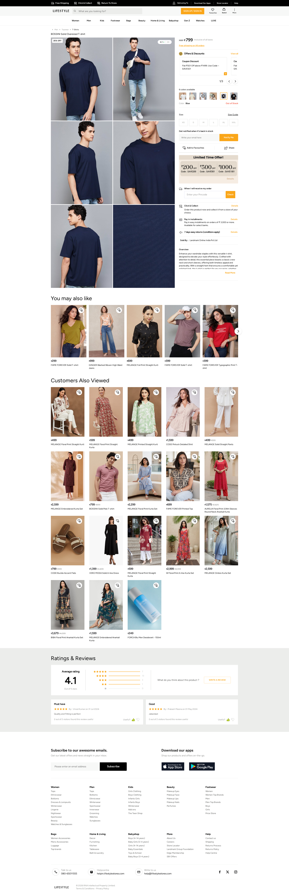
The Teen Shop (135, 813)
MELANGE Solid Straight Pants (219, 444)
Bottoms (55, 798)
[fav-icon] (213, 10)
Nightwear (56, 813)
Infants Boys (134, 802)
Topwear (65, 30)
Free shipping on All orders (191, 45)
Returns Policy (212, 849)
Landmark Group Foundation (180, 849)
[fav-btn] (81, 310)
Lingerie (54, 809)
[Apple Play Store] (172, 766)
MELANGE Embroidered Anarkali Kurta (104, 639)
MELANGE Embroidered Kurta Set (67, 509)
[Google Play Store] (202, 766)
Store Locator (173, 845)
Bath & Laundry (97, 853)
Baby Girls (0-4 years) (138, 842)
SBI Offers (172, 856)
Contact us (210, 838)
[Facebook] (219, 872)
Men (56, 30)
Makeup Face (173, 795)
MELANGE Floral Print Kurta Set (142, 509)
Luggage (55, 845)
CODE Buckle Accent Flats (63, 573)
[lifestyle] (61, 11)
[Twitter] (227, 872)
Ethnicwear (56, 795)
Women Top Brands (214, 795)
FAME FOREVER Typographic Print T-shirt (220, 366)
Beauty (54, 820)
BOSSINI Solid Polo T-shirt (101, 509)
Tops (53, 791)
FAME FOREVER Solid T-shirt (64, 365)
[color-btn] (182, 96)
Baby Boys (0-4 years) (138, 856)
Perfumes (171, 806)
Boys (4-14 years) (136, 838)
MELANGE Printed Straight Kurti (143, 444)
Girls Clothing (134, 791)
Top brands (56, 849)
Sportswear (56, 817)
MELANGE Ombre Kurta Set (218, 573)
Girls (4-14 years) (136, 845)
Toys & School (134, 853)
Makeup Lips (173, 798)
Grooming (94, 813)
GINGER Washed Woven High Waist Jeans (105, 366)
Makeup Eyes (173, 791)
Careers (170, 842)
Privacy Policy (102, 888)
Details (230, 178)
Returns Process (213, 845)
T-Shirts (75, 30)
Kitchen (93, 845)
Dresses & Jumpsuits (61, 802)
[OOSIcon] (203, 96)
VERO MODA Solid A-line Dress (104, 573)
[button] (165, 42)
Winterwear (56, 806)
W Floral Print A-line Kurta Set (180, 573)
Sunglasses (95, 820)
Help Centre (211, 853)
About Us (171, 838)
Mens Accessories (59, 842)
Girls (207, 809)
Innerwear (94, 809)
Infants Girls (134, 798)
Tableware (94, 849)
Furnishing (94, 842)
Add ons (132, 809)
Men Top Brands (213, 802)
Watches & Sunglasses (61, 824)
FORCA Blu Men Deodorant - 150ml (144, 637)
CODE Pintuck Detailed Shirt (179, 444)
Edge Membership (175, 853)
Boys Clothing (134, 795)
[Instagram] (235, 872)
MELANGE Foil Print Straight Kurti (142, 365)
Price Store (210, 813)
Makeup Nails (173, 802)
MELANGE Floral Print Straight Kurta (103, 446)
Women (209, 791)
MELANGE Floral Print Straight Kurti (67, 444)
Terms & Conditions (85, 888)
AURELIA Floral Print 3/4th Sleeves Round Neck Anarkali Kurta (221, 510)
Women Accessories (60, 838)
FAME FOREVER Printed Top (179, 509)
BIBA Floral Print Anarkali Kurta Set (67, 637)
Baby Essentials (135, 849)
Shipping (209, 842)
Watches (94, 817)
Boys (207, 806)
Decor (92, 838)
